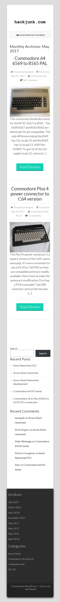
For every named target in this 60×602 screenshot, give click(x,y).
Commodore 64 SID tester (27, 391)
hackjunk (29, 71)
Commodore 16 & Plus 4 (21, 558)
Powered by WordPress (24, 586)
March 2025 (14, 507)
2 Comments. (35, 215)
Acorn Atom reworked (25, 372)
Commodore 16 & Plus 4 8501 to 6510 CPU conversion (31, 400)
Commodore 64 (38, 76)
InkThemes (30, 589)
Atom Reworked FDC (25, 365)
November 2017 (16, 517)
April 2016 (14, 538)
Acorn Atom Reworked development (26, 382)
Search (13, 348)
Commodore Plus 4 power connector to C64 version (30, 194)
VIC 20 (12, 569)
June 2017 (13, 523)
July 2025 (13, 502)
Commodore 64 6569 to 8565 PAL (29, 60)
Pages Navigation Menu (32, 35)
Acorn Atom (14, 553)
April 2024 (14, 512)
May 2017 (13, 528)
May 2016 (13, 533)
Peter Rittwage (23, 441)
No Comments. (30, 80)
